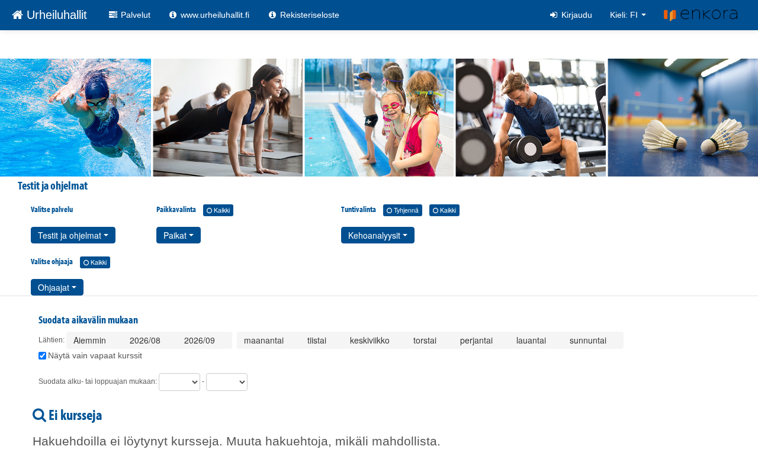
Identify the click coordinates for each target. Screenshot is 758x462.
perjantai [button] (477, 340)
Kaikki (221, 210)
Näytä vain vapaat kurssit (95, 355)
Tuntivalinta (398, 209)
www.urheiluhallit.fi (213, 15)
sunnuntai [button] (589, 340)
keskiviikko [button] (371, 340)
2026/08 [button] (146, 340)
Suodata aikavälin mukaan (88, 320)
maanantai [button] (265, 340)
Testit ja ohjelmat (71, 235)
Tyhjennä (405, 210)
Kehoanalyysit (375, 235)
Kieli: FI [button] (625, 15)
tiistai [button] (318, 340)
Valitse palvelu (52, 209)
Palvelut (134, 15)
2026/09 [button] (200, 340)
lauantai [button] (532, 340)
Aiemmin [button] (90, 340)
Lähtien (50, 340)
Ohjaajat (55, 287)
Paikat (176, 235)
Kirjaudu (575, 15)
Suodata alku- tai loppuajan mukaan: (97, 381)
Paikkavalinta (193, 209)
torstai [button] (426, 340)
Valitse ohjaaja (69, 261)
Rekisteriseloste (308, 15)
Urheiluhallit (55, 14)
